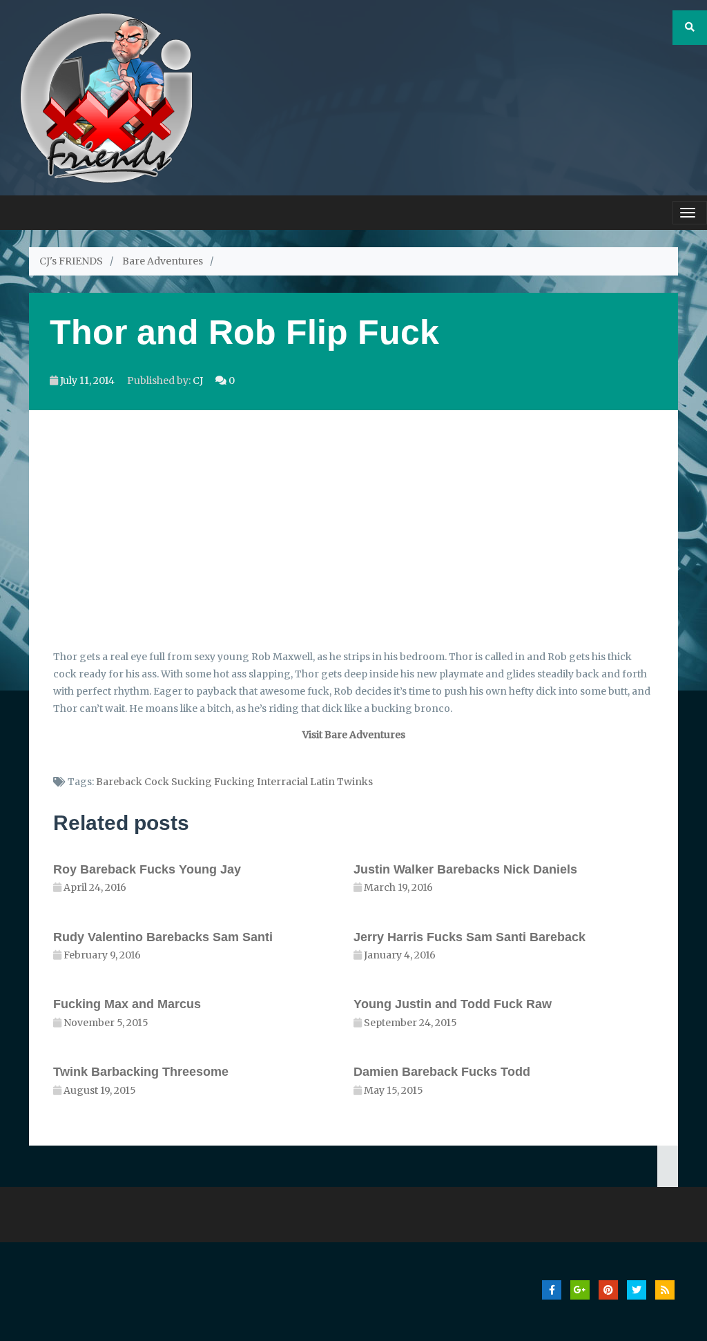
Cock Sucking (178, 781)
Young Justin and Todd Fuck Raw (453, 1004)
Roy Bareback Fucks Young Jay (147, 869)
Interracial (282, 781)
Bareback (119, 781)
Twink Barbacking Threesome (141, 1072)
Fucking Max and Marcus (127, 1004)
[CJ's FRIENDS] (106, 96)
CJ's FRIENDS (71, 261)
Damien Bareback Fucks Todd (442, 1072)
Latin (322, 781)
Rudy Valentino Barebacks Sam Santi (163, 937)
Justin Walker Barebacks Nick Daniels (465, 869)
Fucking (234, 781)
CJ (198, 380)
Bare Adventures (162, 261)
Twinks (355, 781)
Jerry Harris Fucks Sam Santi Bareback (469, 937)
